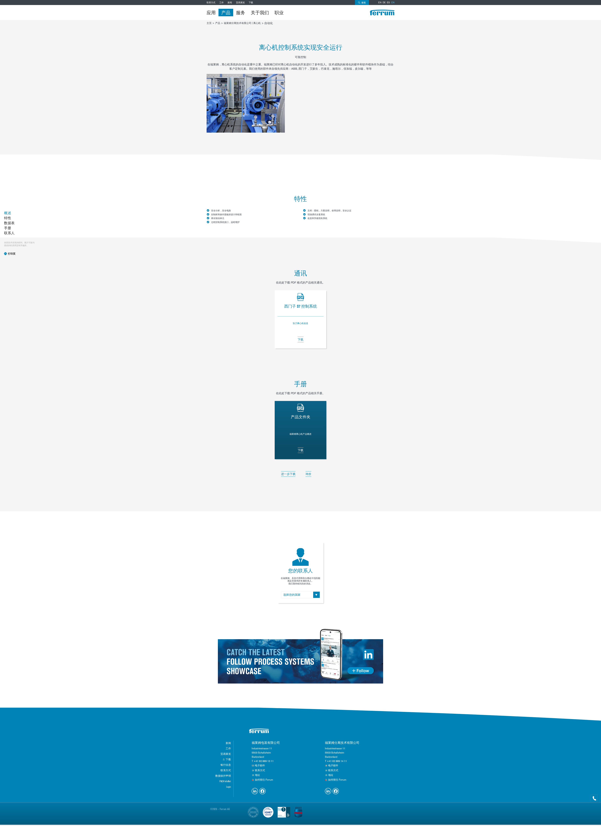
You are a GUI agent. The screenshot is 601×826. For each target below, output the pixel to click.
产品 (225, 12)
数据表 (9, 223)
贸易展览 (240, 2)
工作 (221, 2)
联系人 (9, 233)
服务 (240, 12)
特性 (7, 218)
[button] (255, 791)
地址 (257, 775)
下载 (251, 2)
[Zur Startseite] (382, 12)
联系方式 (211, 2)
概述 (7, 213)
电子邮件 (260, 765)
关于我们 (260, 12)
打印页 (11, 253)
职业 (279, 12)
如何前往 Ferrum (264, 779)
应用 (211, 12)
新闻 (230, 2)
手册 (7, 228)
